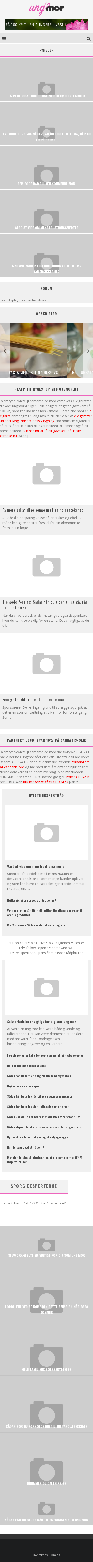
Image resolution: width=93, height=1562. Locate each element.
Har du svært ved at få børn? (25, 1147)
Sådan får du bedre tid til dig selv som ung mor (38, 1106)
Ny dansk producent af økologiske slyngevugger (38, 1137)
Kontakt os (40, 1555)
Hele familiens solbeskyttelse (26, 1066)
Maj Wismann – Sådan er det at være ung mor (36, 925)
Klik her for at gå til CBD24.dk (45, 782)
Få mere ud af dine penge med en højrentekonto (42, 510)
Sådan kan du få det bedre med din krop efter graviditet (44, 1117)
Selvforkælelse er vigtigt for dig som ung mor (41, 1021)
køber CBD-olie (78, 777)
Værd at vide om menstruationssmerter (36, 866)
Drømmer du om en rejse (23, 1086)
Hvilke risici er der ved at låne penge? (31, 900)
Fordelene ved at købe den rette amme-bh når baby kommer (45, 1055)
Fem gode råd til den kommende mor (33, 699)
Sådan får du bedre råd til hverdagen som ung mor (39, 1096)
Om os (55, 1555)
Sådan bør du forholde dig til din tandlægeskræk (39, 1076)
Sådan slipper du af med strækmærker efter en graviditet (45, 1127)
